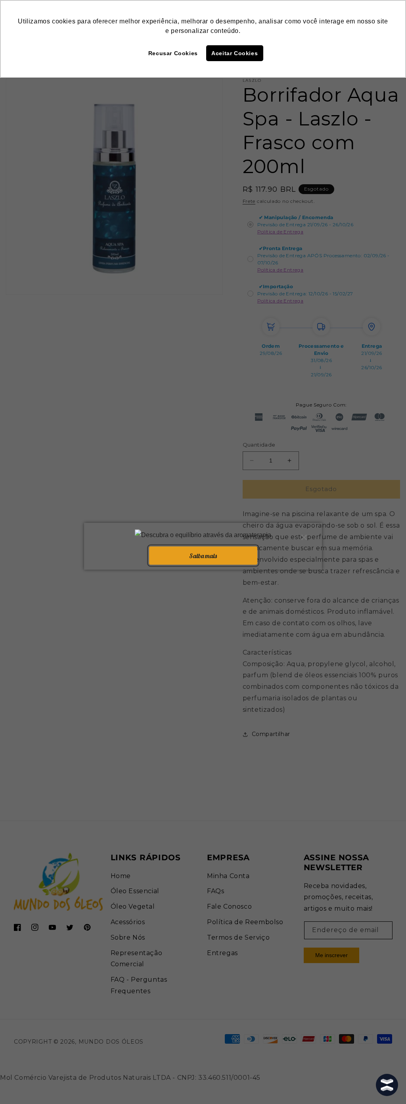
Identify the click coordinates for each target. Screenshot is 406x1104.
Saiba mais (203, 555)
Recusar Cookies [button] (173, 53)
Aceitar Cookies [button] (234, 53)
